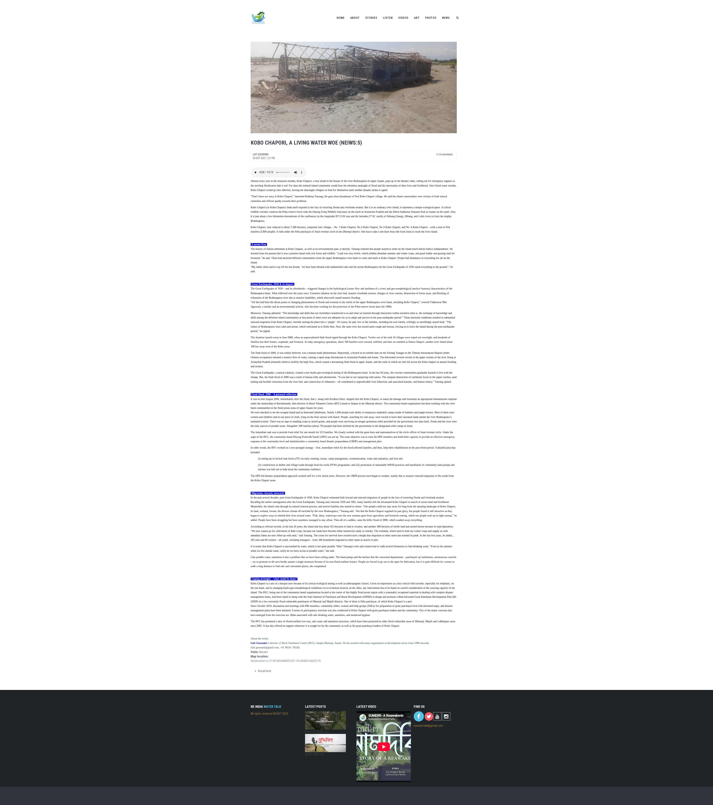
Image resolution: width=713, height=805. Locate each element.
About (355, 17)
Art (417, 17)
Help (439, 2)
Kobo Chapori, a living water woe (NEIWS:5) (306, 142)
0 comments (446, 154)
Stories (371, 17)
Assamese (264, 671)
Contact (449, 2)
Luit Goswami (260, 154)
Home (341, 17)
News (446, 17)
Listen (388, 17)
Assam (263, 652)
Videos (403, 17)
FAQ (459, 2)
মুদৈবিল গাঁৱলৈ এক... (315, 754)
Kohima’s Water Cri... (317, 732)
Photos (431, 17)
